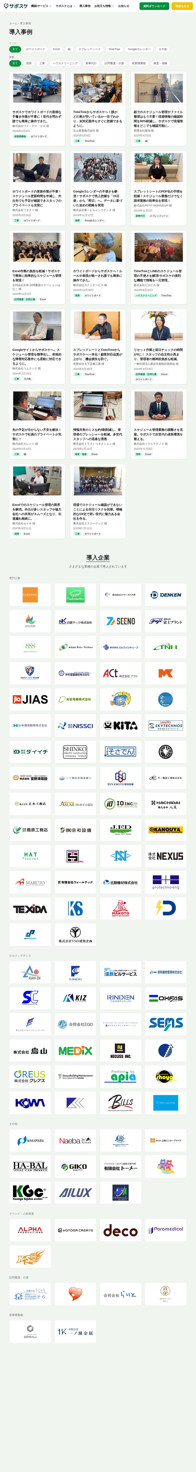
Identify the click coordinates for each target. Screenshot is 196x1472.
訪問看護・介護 (114, 63)
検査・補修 (160, 63)
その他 (163, 49)
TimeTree (114, 49)
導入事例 (84, 6)
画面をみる (182, 6)
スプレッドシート (90, 49)
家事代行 (91, 63)
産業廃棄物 (139, 63)
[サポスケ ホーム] (16, 6)
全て (15, 49)
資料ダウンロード (154, 6)
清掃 (28, 63)
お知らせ (123, 6)
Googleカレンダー (139, 49)
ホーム (13, 23)
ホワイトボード (35, 49)
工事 (42, 63)
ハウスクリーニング (65, 63)
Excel (56, 49)
